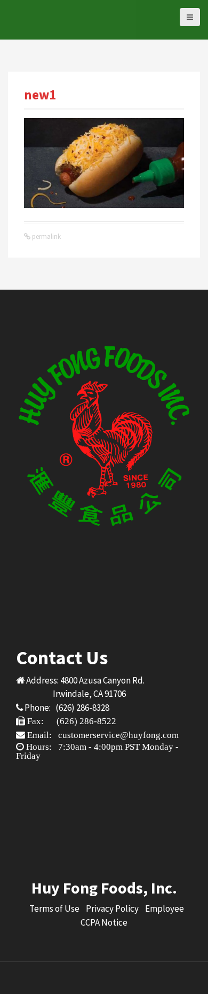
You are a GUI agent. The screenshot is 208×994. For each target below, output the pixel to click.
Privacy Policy (112, 908)
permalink (45, 236)
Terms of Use (54, 908)
